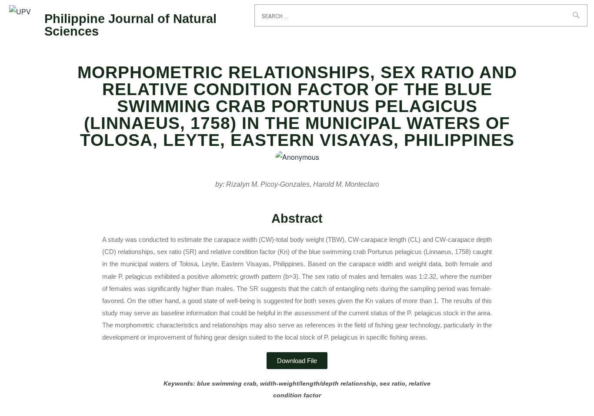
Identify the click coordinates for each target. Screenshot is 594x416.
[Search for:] (420, 15)
